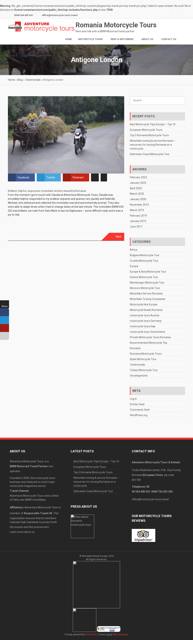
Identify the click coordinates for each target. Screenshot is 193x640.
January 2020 (138, 199)
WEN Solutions (120, 634)
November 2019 (139, 204)
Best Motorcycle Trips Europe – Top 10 (152, 124)
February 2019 (138, 215)
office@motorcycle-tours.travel (59, 15)
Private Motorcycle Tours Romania (150, 337)
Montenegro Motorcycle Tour (147, 282)
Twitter (174, 15)
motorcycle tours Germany (146, 320)
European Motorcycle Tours (146, 129)
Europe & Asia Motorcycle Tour (148, 271)
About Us (147, 39)
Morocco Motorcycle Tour (145, 288)
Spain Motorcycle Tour (143, 359)
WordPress (91, 634)
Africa (133, 249)
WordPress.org (138, 415)
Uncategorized (138, 375)
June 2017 (136, 226)
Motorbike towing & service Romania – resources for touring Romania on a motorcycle (152, 144)
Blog (20, 79)
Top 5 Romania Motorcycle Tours (149, 135)
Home (68, 39)
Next (118, 236)
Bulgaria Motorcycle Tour (144, 255)
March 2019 (137, 210)
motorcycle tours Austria (144, 315)
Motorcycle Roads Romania (146, 309)
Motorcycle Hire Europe (143, 304)
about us (29, 531)
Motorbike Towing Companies (147, 298)
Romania (135, 348)
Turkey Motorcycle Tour (144, 370)
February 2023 (138, 177)
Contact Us (168, 39)
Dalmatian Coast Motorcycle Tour (149, 154)
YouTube (181, 15)
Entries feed (137, 404)
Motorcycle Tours (90, 39)
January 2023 (138, 182)
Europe (134, 266)
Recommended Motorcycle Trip (148, 342)
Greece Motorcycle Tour (144, 277)
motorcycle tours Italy (142, 326)
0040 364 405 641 (23, 15)
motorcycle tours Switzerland (147, 331)
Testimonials (33, 79)
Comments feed (139, 409)
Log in (133, 398)
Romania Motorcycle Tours (116, 25)
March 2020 (137, 193)
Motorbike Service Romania (146, 293)
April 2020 (136, 188)
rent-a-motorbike (122, 39)
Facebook (167, 15)
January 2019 (138, 221)
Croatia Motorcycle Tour (144, 260)
